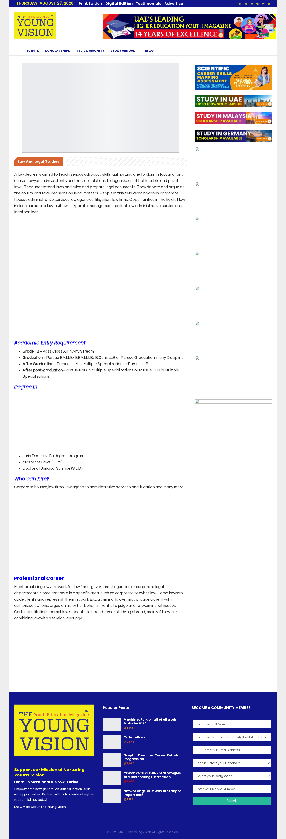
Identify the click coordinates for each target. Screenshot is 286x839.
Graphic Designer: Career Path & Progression (151, 757)
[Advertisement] (100, 246)
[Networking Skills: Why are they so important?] (112, 796)
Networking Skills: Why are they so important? (153, 793)
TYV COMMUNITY (90, 51)
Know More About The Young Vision (40, 807)
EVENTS (33, 51)
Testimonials (148, 3)
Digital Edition (119, 3)
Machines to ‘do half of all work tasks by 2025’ (150, 721)
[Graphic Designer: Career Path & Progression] (112, 760)
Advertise (173, 3)
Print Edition (90, 3)
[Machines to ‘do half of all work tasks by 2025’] (112, 724)
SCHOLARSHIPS (57, 51)
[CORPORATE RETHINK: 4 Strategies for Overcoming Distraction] (112, 778)
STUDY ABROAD (122, 51)
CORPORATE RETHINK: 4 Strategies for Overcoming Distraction (152, 775)
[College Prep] (112, 742)
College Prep (134, 737)
